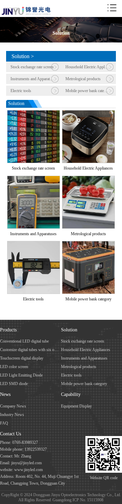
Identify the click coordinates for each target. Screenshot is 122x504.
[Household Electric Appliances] (88, 113)
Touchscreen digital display (21, 358)
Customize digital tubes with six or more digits (29, 349)
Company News (13, 406)
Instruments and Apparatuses (34, 78)
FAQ (4, 423)
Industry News (12, 414)
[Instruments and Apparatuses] (33, 178)
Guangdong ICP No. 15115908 (78, 500)
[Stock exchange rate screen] (33, 113)
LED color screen (14, 366)
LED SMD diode (14, 383)
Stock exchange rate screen (32, 67)
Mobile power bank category (88, 90)
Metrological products (83, 78)
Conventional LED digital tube (24, 341)
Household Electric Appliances (90, 67)
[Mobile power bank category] (88, 244)
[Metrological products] (88, 178)
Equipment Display (76, 406)
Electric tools (21, 90)
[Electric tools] (33, 244)
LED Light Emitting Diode (21, 375)
